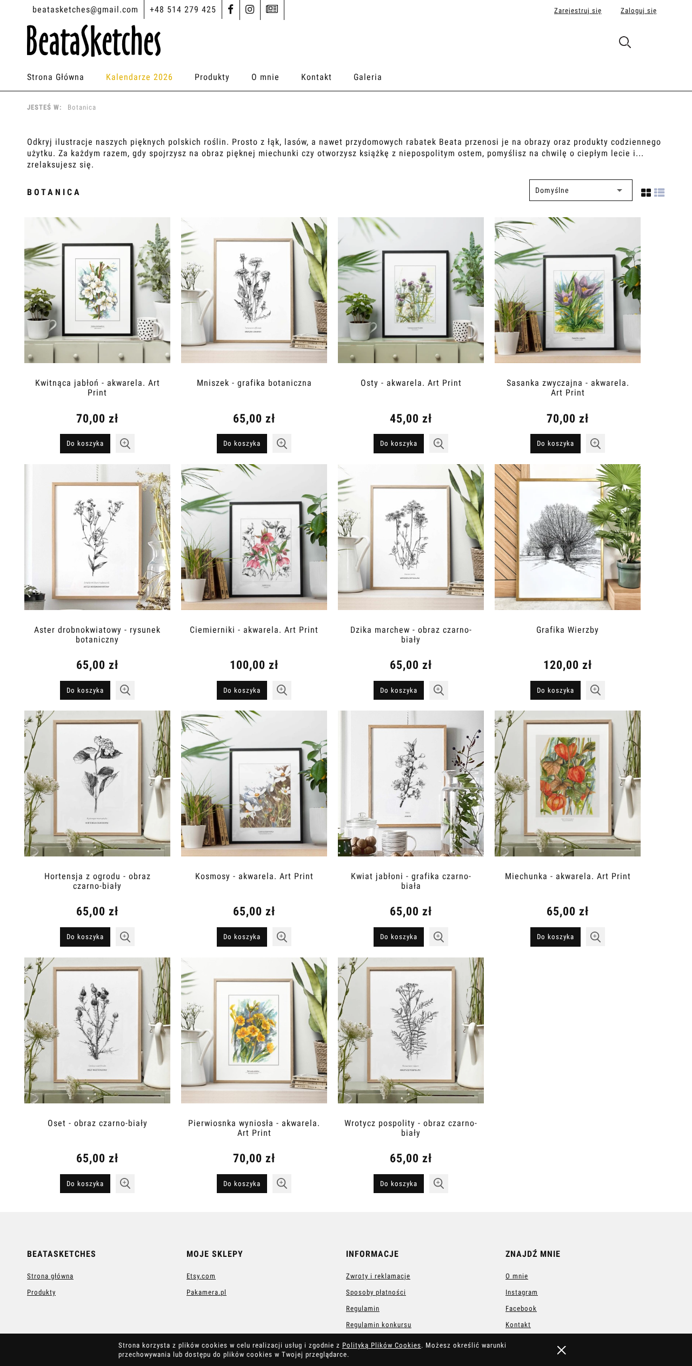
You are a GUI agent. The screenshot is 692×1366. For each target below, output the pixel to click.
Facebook (521, 1308)
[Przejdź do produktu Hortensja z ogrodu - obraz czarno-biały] (97, 789)
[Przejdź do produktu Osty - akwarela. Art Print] (411, 295)
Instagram (521, 1292)
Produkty (41, 1292)
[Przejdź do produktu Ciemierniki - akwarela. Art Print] (254, 542)
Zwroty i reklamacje (378, 1276)
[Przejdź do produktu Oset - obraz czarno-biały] (97, 1035)
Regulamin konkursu (378, 1325)
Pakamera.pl (207, 1292)
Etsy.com (201, 1276)
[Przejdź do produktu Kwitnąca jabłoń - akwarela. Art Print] (97, 295)
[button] (125, 443)
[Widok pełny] (659, 190)
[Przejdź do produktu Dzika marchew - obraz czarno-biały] (411, 542)
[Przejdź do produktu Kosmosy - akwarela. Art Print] (254, 789)
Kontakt (518, 1325)
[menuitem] (66, 77)
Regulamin (363, 1308)
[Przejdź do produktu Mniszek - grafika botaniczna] (254, 295)
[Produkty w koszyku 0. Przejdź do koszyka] (653, 44)
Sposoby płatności (376, 1292)
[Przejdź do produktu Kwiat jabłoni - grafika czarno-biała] (411, 789)
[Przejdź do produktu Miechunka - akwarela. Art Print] (568, 789)
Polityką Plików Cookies (381, 1345)
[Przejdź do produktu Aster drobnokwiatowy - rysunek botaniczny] (97, 542)
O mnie (516, 1276)
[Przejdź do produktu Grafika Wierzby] (568, 542)
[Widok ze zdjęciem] (646, 190)
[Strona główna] (94, 39)
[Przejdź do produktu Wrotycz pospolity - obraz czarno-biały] (411, 1035)
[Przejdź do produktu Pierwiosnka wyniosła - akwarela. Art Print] (254, 1035)
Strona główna (50, 1276)
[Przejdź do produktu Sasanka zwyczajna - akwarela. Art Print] (568, 295)
